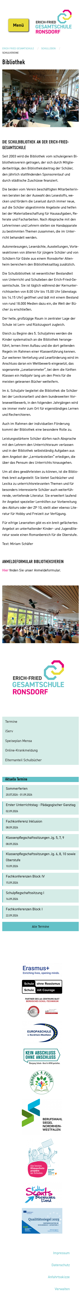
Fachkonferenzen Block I (24, 912)
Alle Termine (40, 926)
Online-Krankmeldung (21, 750)
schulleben (48, 48)
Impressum (61, 1253)
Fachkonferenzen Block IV (25, 879)
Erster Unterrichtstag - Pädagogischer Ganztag (40, 807)
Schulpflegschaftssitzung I (25, 895)
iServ (9, 731)
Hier (5, 570)
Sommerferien (19, 791)
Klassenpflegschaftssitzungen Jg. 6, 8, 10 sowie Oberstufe (41, 859)
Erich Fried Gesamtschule (18, 48)
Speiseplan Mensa (18, 740)
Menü (18, 25)
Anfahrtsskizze (59, 1277)
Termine (11, 721)
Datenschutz (61, 1265)
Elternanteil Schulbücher (23, 760)
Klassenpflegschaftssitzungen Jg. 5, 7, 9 (35, 840)
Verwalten (62, 1289)
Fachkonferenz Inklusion (24, 824)
